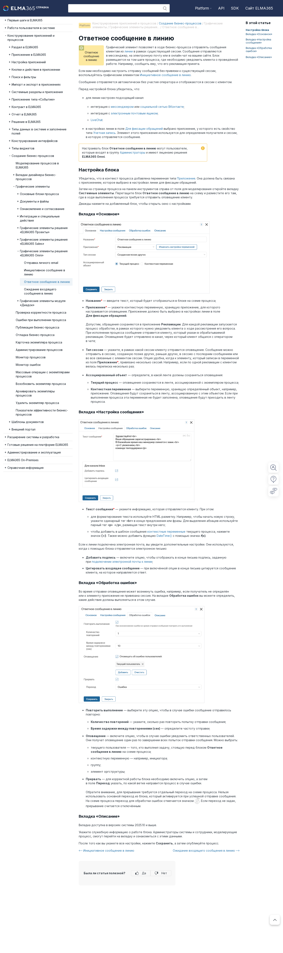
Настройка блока (257, 30)
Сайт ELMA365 (259, 8)
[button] (165, 8)
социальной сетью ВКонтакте (162, 106)
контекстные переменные (166, 531)
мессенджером (122, 106)
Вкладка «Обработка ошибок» (259, 49)
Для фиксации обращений (144, 128)
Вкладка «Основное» (259, 34)
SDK (235, 8)
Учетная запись (104, 133)
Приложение (186, 178)
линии (129, 51)
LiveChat (97, 120)
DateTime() (164, 535)
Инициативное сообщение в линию (165, 75)
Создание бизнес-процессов (180, 23)
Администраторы (132, 152)
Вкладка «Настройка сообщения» (258, 41)
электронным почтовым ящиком (134, 113)
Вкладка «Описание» (259, 57)
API (221, 8)
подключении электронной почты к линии (122, 561)
